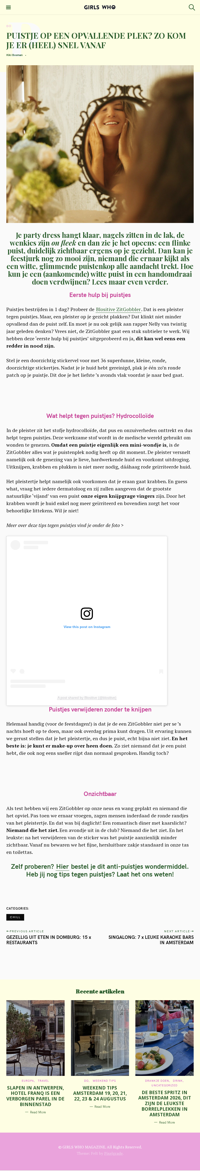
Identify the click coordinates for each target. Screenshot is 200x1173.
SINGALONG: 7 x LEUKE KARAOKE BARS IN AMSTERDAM (151, 939)
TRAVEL (43, 1080)
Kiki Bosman (14, 55)
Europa (28, 1080)
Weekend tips (104, 1080)
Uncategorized (164, 1085)
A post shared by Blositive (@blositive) (87, 698)
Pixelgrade (113, 1153)
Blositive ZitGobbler (118, 309)
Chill (15, 917)
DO (8, 26)
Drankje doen (157, 1080)
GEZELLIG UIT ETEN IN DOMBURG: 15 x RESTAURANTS (48, 939)
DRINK (178, 1080)
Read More (38, 1112)
